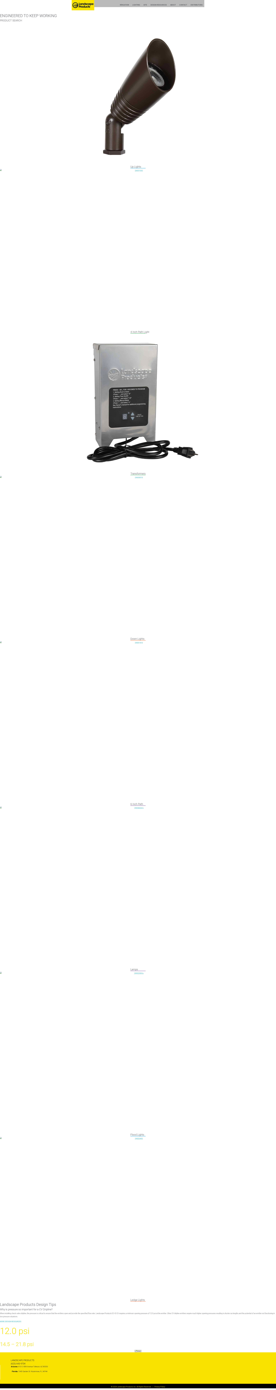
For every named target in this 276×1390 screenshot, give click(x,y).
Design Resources (159, 5)
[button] (10, 1322)
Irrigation (124, 5)
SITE (145, 5)
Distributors (197, 5)
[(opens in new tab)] (11, 1376)
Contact (183, 5)
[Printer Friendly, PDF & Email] (138, 1351)
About (173, 5)
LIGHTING (136, 5)
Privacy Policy (159, 1387)
